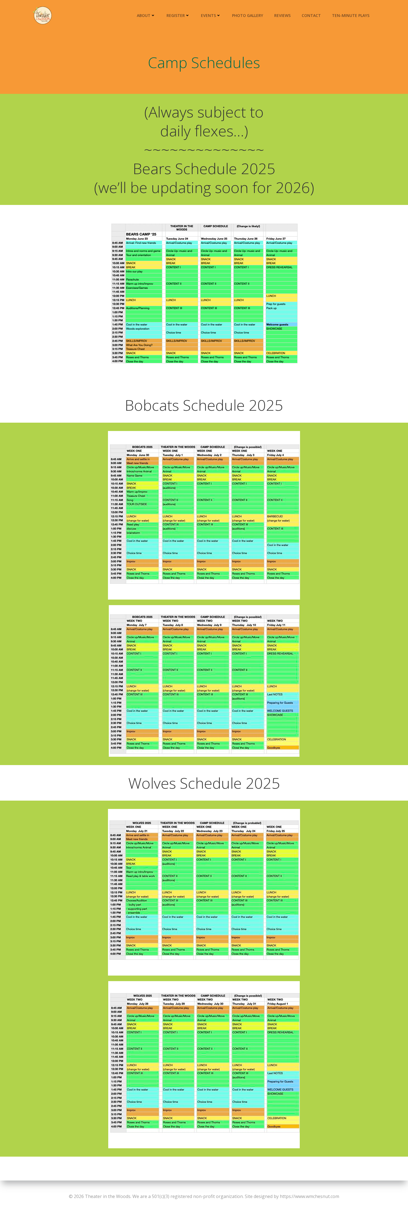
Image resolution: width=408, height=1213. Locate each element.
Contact (311, 15)
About (143, 15)
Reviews (282, 15)
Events (208, 15)
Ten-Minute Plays (350, 15)
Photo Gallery (247, 15)
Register (176, 15)
